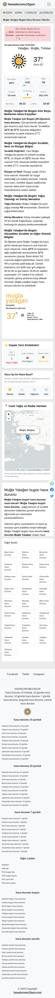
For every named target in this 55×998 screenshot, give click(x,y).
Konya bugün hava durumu (13, 917)
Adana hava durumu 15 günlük (15, 748)
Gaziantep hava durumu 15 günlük (16, 755)
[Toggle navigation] (49, 4)
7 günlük (30, 12)
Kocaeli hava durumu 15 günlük (15, 759)
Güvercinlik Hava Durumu (44, 579)
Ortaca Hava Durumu (9, 614)
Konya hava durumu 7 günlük (14, 837)
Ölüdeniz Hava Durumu (8, 652)
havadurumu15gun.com (27, 992)
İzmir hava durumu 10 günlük (14, 780)
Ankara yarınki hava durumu (13, 949)
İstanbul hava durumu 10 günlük (15, 772)
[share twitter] (52, 496)
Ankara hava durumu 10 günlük (15, 776)
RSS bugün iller (8, 872)
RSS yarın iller (8, 879)
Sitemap (5, 868)
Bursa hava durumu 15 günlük (14, 737)
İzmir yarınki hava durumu (12, 952)
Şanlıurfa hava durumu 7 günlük (15, 844)
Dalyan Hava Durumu (27, 565)
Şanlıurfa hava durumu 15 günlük (15, 752)
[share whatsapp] (52, 483)
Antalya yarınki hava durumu (14, 960)
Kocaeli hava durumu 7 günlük (14, 851)
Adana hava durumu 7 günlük (14, 840)
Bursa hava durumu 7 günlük (14, 829)
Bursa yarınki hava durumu (13, 956)
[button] (27, 437)
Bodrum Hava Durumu (25, 555)
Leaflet (22, 469)
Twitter (26, 674)
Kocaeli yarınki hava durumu (14, 978)
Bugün (7, 12)
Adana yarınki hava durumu (13, 967)
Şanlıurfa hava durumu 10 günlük (15, 798)
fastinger (5, 865)
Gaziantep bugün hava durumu (15, 928)
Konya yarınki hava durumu (13, 963)
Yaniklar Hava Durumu (25, 640)
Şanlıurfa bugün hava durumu (14, 924)
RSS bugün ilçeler (9, 876)
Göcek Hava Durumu (27, 577)
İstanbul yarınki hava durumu (14, 945)
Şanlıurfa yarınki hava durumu (14, 971)
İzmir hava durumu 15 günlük (14, 733)
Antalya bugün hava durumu (13, 913)
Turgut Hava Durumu (9, 626)
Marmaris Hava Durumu (8, 603)
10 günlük (46, 12)
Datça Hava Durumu (44, 565)
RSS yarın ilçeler (9, 883)
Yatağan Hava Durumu (42, 640)
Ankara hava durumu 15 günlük (15, 730)
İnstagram (39, 674)
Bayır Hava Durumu (9, 553)
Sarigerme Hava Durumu (26, 616)
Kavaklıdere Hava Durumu (27, 591)
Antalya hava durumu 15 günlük (15, 741)
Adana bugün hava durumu (13, 921)
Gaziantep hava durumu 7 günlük (15, 848)
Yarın (18, 12)
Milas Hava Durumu (44, 602)
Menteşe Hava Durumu (25, 603)
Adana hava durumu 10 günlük (15, 794)
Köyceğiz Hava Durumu (43, 591)
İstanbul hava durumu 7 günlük (15, 818)
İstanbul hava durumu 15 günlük (15, 726)
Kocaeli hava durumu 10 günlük (15, 805)
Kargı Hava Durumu (9, 590)
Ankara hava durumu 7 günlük (14, 822)
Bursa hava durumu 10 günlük (14, 783)
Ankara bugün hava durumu (13, 903)
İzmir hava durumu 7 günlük (13, 826)
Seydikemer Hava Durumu (44, 616)
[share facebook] (52, 489)
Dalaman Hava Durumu (8, 567)
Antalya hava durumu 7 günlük (14, 833)
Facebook (12, 674)
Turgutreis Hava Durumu (26, 628)
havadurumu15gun (21, 4)
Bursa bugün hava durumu (13, 910)
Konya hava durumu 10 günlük (14, 790)
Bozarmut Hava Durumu (43, 555)
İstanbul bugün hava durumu (14, 899)
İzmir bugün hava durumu (12, 906)
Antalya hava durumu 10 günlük (15, 787)
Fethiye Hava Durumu (9, 577)
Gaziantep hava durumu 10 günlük (16, 801)
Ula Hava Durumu (43, 626)
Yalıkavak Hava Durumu (8, 640)
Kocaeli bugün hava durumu (13, 932)
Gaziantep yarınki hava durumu (15, 974)
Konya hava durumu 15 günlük (14, 744)
